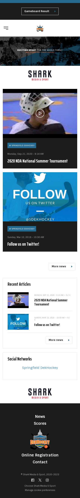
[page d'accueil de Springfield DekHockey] (40, 28)
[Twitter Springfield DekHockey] (40, 481)
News (40, 416)
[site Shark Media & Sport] (40, 75)
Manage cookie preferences (40, 490)
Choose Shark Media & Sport (40, 486)
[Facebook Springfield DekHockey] (32, 481)
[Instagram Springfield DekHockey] (47, 481)
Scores (40, 423)
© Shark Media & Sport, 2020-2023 (40, 474)
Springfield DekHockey (40, 368)
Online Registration (40, 455)
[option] (40, 75)
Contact (40, 462)
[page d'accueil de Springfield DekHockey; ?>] (40, 439)
